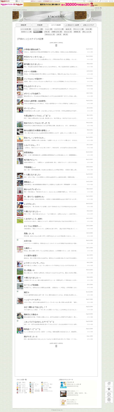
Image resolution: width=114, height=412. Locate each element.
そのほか (45, 389)
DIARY (19, 10)
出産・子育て (21, 1)
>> (92, 1)
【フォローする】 (89, 10)
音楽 (32, 387)
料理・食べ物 (22, 391)
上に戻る (109, 402)
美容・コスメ (22, 386)
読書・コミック (35, 389)
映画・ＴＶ (34, 386)
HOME (14, 10)
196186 (97, 8)
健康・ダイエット (23, 387)
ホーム (109, 386)
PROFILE (24, 10)
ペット (33, 382)
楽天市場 (111, 1)
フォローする (109, 391)
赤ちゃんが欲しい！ (72, 399)
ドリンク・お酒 (23, 392)
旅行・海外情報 (35, 391)
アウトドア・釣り (47, 384)
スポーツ (45, 382)
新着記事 (109, 396)
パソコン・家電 (47, 387)
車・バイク (46, 386)
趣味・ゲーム (34, 384)
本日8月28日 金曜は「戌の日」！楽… (77, 393)
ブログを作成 (104, 1)
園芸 (32, 392)
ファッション (22, 384)
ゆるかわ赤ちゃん (71, 402)
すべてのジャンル (47, 391)
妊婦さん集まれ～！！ (73, 391)
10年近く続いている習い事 (74, 384)
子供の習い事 (70, 382)
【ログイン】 (98, 10)
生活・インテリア (23, 389)
